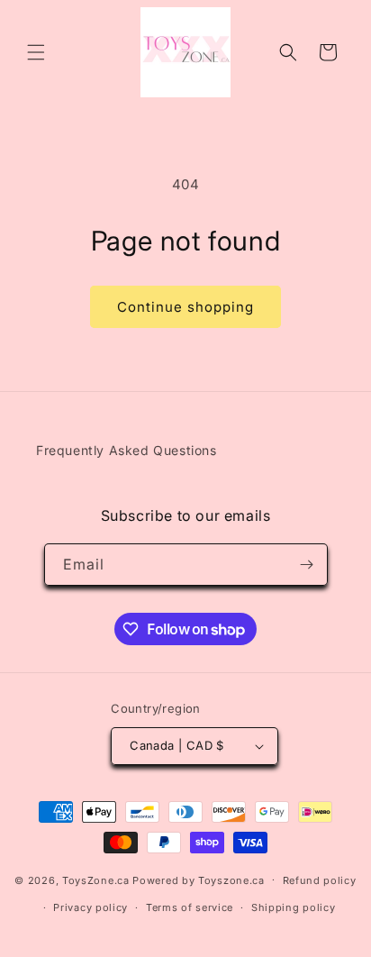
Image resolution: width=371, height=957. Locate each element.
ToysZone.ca (96, 879)
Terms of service (189, 907)
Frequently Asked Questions (126, 450)
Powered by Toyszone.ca (198, 879)
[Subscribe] (307, 564)
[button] (36, 52)
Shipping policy (293, 907)
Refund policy (320, 880)
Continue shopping (185, 306)
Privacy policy (90, 907)
